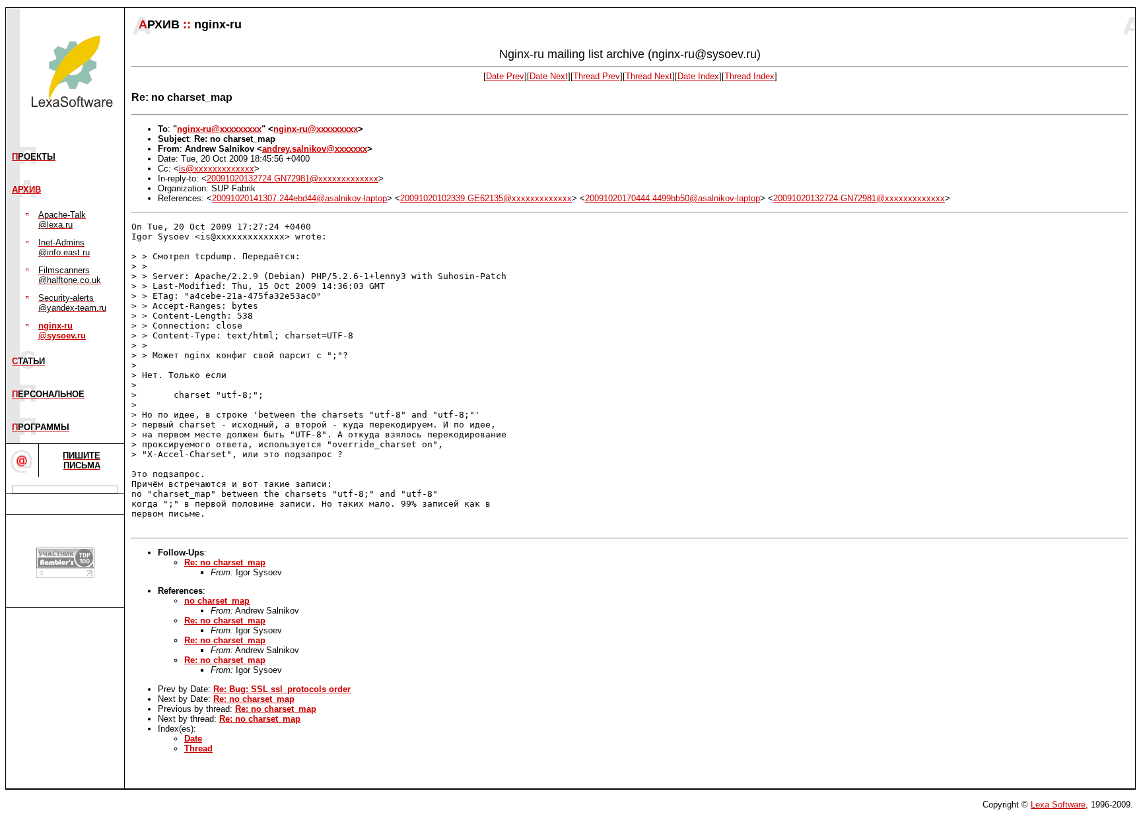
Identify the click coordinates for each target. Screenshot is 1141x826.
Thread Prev (596, 76)
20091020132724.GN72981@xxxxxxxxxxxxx (292, 178)
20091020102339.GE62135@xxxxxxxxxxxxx (486, 198)
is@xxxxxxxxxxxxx (216, 169)
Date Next (549, 76)
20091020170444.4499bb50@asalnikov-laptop (672, 198)
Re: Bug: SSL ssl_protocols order (282, 689)
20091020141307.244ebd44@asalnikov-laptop (299, 198)
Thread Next (648, 76)
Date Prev (505, 76)
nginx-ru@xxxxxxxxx (219, 129)
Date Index (698, 76)
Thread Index (749, 76)
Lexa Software (1058, 805)
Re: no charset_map (224, 562)
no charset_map (217, 601)
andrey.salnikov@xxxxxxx (314, 149)
